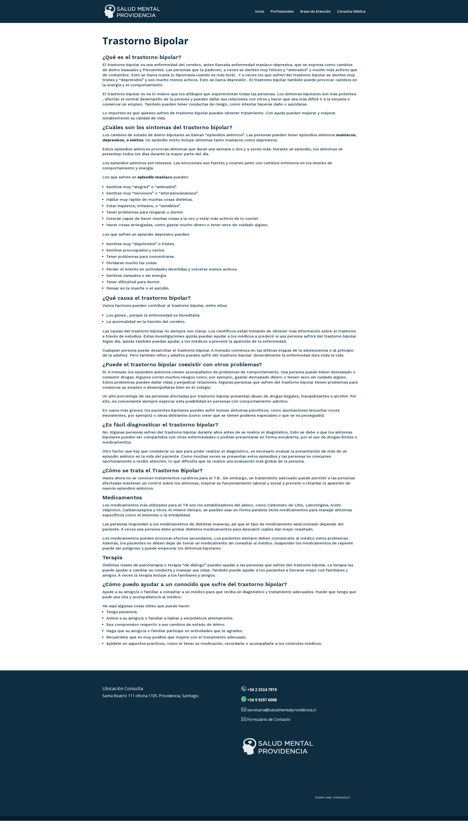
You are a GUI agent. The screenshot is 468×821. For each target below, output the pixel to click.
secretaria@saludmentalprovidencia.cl (281, 710)
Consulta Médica (351, 12)
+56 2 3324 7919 (262, 689)
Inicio (259, 12)
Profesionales (282, 12)
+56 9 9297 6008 (262, 700)
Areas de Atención (315, 12)
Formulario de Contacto (268, 719)
